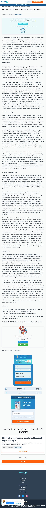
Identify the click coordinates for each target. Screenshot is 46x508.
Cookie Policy (23, 491)
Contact (23, 480)
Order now (23, 383)
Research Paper (18, 14)
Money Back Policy (23, 489)
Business (11, 350)
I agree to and (23, 417)
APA (6, 350)
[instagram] (27, 496)
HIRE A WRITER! (37, 1)
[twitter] (23, 496)
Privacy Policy (23, 487)
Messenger (24, 341)
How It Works (23, 478)
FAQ (23, 482)
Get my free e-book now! (23, 421)
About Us (23, 475)
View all (23, 461)
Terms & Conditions (23, 485)
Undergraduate (17, 350)
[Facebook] (19, 496)
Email (13, 411)
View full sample (23, 451)
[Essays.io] (23, 473)
